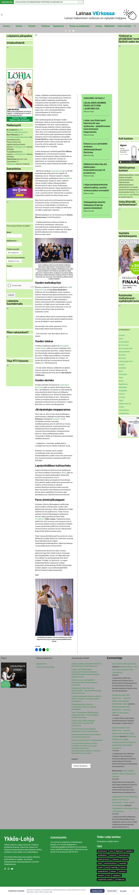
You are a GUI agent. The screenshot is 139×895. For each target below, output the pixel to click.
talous (121, 381)
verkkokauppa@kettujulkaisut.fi (63, 847)
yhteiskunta (124, 410)
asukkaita (68, 178)
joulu (111, 851)
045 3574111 (73, 852)
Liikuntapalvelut (126, 361)
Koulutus (122, 355)
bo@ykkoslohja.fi (21, 132)
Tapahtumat (58, 26)
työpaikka (123, 390)
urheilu (122, 394)
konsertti (113, 855)
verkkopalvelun (20, 147)
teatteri (113, 871)
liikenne (115, 859)
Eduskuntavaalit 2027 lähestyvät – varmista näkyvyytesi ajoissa (121, 710)
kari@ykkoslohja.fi (21, 137)
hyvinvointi (124, 345)
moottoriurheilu (110, 863)
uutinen (122, 397)
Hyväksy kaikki (97, 891)
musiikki (122, 863)
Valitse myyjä (13, 249)
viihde (121, 407)
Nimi (9, 232)
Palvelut (32, 26)
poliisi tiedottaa (111, 867)
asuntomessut (57, 171)
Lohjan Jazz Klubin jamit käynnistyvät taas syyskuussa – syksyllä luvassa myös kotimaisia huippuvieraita (97, 126)
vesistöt (101, 875)
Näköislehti (110, 26)
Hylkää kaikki (111, 891)
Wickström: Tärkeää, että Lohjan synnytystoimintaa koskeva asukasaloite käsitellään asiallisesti (124, 742)
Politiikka (123, 374)
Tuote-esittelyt (124, 26)
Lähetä (11, 295)
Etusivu (6, 26)
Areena (98, 26)
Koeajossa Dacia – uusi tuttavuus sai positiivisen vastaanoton (124, 670)
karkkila (129, 851)
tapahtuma (123, 384)
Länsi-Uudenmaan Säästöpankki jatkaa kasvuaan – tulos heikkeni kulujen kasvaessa (85, 714)
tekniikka (123, 387)
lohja (100, 863)
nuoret (100, 867)
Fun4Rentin (40, 519)
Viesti (10, 266)
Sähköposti (12, 241)
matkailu (122, 368)
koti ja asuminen (125, 348)
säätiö (63, 472)
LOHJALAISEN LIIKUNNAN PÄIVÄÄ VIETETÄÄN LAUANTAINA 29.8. (39, 2)
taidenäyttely (103, 871)
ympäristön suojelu (105, 879)
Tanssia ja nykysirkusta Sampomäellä (87, 740)
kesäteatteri (102, 855)
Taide (121, 377)
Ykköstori (45, 26)
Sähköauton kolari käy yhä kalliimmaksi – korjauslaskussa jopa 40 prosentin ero (86, 690)
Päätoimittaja (89, 111)
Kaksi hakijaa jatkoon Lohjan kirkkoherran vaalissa (124, 774)
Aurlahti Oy (57, 419)
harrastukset (124, 342)
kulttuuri (122, 358)
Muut (121, 371)
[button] (134, 26)
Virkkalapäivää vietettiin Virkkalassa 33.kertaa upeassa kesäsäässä (94, 205)
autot (121, 338)
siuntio (123, 867)
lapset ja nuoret (104, 859)
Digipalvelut (41, 664)
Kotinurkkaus (124, 351)
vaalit (121, 400)
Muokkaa (123, 891)
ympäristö (117, 875)
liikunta (124, 859)
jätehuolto (120, 851)
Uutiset (19, 26)
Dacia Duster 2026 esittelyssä (124, 664)
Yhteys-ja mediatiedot (79, 26)
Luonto (121, 364)
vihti (108, 875)
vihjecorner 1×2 (125, 403)
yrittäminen (124, 413)
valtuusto (122, 871)
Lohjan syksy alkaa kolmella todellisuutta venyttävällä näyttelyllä (83, 723)
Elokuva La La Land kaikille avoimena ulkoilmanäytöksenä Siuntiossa (84, 682)
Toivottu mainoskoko (16, 258)
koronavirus (124, 855)
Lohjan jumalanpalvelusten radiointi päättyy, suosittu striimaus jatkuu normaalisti (96, 187)
